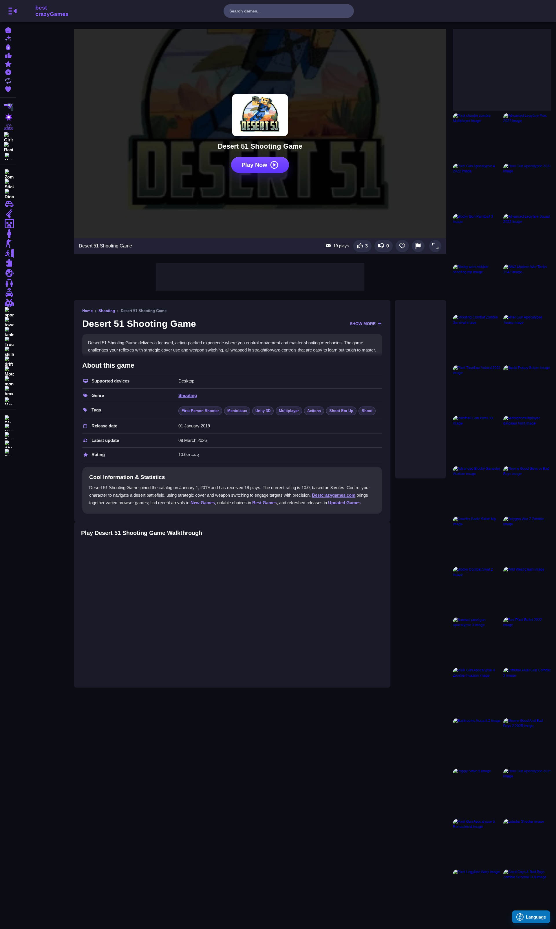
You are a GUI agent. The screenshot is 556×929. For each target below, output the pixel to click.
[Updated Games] (8, 80)
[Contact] (8, 426)
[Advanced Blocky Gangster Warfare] (477, 490)
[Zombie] (8, 174)
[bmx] (8, 391)
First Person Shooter (200, 411)
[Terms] (8, 435)
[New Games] (8, 38)
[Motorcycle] (8, 371)
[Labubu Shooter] (527, 843)
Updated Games (344, 502)
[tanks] (8, 332)
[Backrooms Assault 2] (477, 742)
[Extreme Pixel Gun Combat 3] (527, 692)
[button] (435, 246)
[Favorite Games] (8, 88)
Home (87, 311)
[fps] (8, 243)
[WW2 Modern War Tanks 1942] (527, 288)
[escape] (8, 253)
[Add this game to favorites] (402, 246)
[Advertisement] (260, 276)
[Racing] (8, 147)
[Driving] (8, 293)
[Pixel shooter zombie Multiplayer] (477, 137)
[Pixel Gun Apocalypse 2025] (527, 792)
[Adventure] (8, 127)
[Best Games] (8, 46)
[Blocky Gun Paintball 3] (477, 238)
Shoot (367, 411)
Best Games (264, 502)
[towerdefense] (8, 322)
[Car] (8, 204)
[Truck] (8, 342)
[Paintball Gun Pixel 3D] (477, 440)
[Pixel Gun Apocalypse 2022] (527, 187)
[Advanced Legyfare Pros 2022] (527, 137)
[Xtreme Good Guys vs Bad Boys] (527, 490)
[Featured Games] (8, 63)
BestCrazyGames (44, 11)
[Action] (8, 117)
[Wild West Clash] (527, 591)
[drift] (8, 362)
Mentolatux (237, 411)
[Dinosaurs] (8, 194)
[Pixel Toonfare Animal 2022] (477, 389)
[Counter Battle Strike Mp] (477, 540)
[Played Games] (8, 72)
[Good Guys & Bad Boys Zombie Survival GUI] (527, 893)
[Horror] (8, 273)
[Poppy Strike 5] (477, 792)
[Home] (8, 29)
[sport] (8, 312)
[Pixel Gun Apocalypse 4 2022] (477, 187)
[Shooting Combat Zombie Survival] (477, 339)
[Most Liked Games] (8, 55)
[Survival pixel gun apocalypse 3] (477, 641)
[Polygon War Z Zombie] (527, 540)
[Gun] (8, 214)
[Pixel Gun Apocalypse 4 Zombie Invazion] (477, 692)
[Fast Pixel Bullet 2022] (527, 641)
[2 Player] (8, 283)
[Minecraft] (8, 224)
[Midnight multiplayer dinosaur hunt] (527, 440)
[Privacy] (8, 452)
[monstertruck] (8, 381)
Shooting (106, 311)
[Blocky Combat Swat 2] (477, 591)
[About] (8, 443)
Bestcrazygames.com (333, 495)
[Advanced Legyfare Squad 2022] (527, 238)
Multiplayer (289, 411)
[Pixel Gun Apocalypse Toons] (527, 339)
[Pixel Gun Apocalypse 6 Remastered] (477, 843)
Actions (314, 411)
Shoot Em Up (341, 411)
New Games (203, 502)
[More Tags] (8, 400)
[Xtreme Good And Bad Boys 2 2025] (527, 742)
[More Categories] (8, 156)
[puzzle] (8, 263)
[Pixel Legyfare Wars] (477, 893)
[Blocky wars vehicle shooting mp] (477, 288)
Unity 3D (262, 411)
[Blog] (8, 418)
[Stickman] (8, 184)
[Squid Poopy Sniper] (527, 389)
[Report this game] (418, 246)
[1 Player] (8, 233)
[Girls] (8, 137)
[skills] (8, 352)
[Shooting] (8, 107)
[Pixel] (8, 302)
